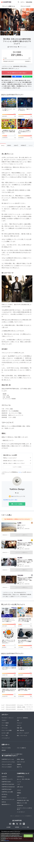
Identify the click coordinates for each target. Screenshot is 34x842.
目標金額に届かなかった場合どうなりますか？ (13, 460)
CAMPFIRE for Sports (6, 789)
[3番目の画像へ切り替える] (17, 33)
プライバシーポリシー (22, 797)
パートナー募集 (25, 827)
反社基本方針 (20, 805)
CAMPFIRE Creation (6, 781)
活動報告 (9, 145)
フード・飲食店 (5, 722)
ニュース (19, 781)
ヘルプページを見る (17, 467)
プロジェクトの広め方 (7, 766)
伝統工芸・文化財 (21, 707)
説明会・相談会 (20, 759)
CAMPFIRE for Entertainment (8, 786)
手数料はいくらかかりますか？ (10, 458)
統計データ (19, 766)
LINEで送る (28, 76)
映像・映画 (19, 727)
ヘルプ (18, 784)
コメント (31, 145)
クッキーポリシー (21, 812)
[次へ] (32, 19)
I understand (28, 836)
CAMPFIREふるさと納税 (7, 791)
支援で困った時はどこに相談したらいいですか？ (14, 463)
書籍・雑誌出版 (20, 730)
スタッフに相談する (21, 747)
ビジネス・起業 (5, 733)
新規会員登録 (29, 2)
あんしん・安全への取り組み (23, 779)
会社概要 (8, 827)
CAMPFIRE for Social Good (8, 784)
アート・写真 (5, 735)
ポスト (7, 76)
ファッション (23, 47)
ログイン (23, 2)
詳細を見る (5, 535)
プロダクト (4, 720)
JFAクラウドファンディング (8, 799)
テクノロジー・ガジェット (8, 717)
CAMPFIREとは (20, 776)
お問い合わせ (20, 786)
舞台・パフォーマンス (22, 735)
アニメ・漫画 (5, 725)
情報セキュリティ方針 (22, 803)
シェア (17, 76)
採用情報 (17, 827)
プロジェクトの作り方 (7, 764)
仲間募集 (23, 145)
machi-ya (4, 802)
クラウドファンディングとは (8, 761)
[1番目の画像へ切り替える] (3, 33)
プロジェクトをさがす (11, 704)
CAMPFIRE (4, 776)
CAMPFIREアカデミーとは (8, 759)
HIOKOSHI (4, 797)
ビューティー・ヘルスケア (23, 733)
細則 (18, 795)
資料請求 (4, 750)
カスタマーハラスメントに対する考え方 (24, 808)
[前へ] (2, 19)
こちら (19, 472)
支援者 (16, 145)
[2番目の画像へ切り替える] (10, 33)
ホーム (2, 145)
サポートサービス (21, 761)
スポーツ (19, 725)
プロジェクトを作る (6, 747)
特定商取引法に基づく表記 (10, 500)
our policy (7, 840)
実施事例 (19, 764)
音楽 (18, 720)
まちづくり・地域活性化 (22, 717)
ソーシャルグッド (6, 738)
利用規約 (19, 792)
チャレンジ (19, 722)
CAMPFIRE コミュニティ (7, 779)
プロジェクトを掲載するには (8, 6)
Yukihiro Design (13, 47)
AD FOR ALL (4, 794)
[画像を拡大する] (15, 531)
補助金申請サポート (6, 804)
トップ (2, 704)
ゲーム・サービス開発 (7, 730)
